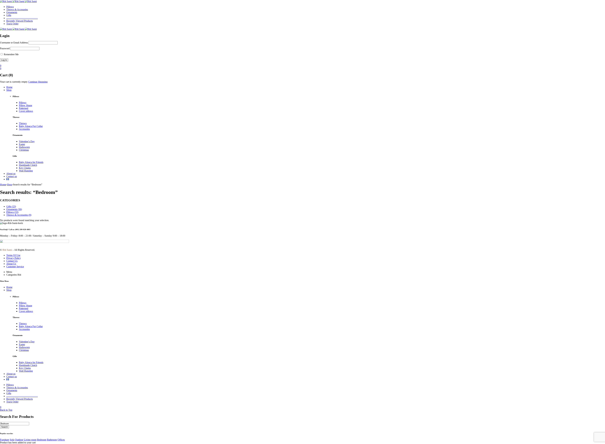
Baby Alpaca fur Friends (31, 162)
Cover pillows (26, 111)
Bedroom (41, 439)
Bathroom (52, 439)
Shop (9, 184)
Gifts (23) (11, 206)
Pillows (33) (12, 212)
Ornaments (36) (14, 209)
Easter (22, 144)
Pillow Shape (25, 105)
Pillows (22, 102)
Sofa (12, 439)
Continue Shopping (38, 81)
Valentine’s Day (27, 141)
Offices (61, 439)
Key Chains (25, 168)
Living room (30, 439)
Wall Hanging (26, 170)
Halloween (24, 147)
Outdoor (19, 439)
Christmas (24, 150)
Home (3, 184)
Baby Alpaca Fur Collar (31, 126)
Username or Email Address (14, 42)
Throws (23, 123)
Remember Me (11, 54)
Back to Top (6, 410)
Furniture (4, 439)
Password (5, 48)
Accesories (24, 129)
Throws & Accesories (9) (18, 215)
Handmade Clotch (28, 165)
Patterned (23, 108)
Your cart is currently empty (14, 81)
